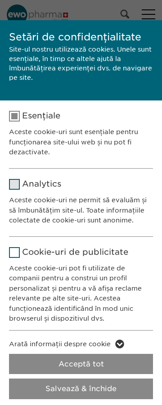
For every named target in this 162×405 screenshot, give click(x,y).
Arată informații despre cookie (60, 344)
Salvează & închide (81, 388)
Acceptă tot (81, 364)
